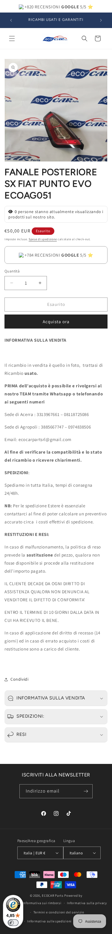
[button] (12, 38)
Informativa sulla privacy (87, 903)
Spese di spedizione (43, 239)
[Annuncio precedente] (11, 20)
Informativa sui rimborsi (42, 903)
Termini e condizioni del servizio (58, 912)
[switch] (13, 922)
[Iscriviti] (85, 791)
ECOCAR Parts (52, 895)
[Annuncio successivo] (101, 20)
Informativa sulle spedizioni (49, 921)
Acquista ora (56, 321)
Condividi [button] (19, 679)
